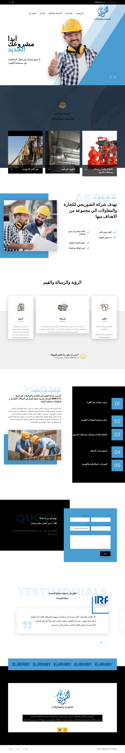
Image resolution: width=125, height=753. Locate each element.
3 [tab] (107, 642)
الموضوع (108, 525)
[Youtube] (59, 730)
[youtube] (9, 2)
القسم (88, 525)
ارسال (105, 554)
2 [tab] (104, 642)
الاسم (109, 516)
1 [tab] (101, 642)
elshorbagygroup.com (104, 749)
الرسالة (109, 533)
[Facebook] (12, 2)
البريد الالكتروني (86, 516)
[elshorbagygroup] (102, 13)
